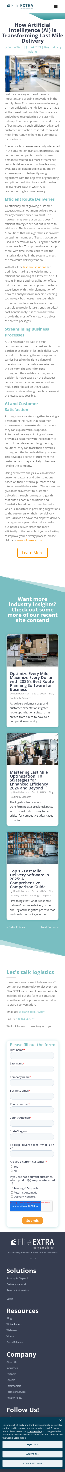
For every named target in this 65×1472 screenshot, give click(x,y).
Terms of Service (16, 1391)
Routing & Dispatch (20, 698)
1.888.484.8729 (25, 1019)
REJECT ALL (32, 1444)
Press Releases (14, 1342)
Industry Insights (19, 895)
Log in (10, 1298)
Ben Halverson (21, 693)
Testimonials (13, 1385)
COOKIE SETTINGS (32, 1463)
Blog (47, 47)
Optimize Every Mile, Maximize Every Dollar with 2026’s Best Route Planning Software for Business (32, 681)
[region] (32, 1443)
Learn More (32, 552)
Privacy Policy (14, 1397)
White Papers (14, 1324)
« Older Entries (15, 927)
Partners (11, 1373)
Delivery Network (16, 1284)
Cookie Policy (35, 1431)
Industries (12, 1368)
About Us (11, 1362)
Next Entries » (49, 927)
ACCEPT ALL (32, 1453)
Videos (10, 1336)
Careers (10, 1379)
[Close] (60, 1420)
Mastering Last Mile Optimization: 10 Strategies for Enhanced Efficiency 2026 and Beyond (29, 780)
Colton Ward (15, 47)
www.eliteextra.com (29, 540)
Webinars (11, 1330)
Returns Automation (18, 1290)
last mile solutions (34, 267)
